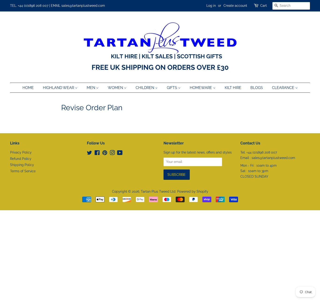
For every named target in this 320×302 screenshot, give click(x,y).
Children (145, 87)
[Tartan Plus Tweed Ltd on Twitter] (89, 153)
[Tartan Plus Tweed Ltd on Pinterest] (104, 153)
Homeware (201, 87)
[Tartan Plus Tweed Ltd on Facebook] (97, 153)
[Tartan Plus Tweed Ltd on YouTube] (120, 153)
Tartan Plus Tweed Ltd (158, 191)
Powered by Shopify (192, 191)
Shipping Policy (22, 165)
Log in (211, 5)
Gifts (172, 87)
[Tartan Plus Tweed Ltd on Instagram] (112, 153)
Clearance (283, 87)
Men (91, 87)
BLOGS (256, 87)
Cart (263, 5)
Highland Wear (59, 87)
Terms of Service (23, 171)
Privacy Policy (21, 152)
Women (116, 87)
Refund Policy (20, 159)
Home (28, 87)
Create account (235, 5)
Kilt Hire (233, 87)
